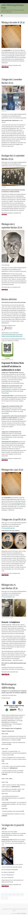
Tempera (19, 913)
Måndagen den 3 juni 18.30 (12, 469)
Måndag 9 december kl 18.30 (13, 22)
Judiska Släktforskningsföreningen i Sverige (12, 6)
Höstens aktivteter (9, 299)
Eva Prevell (23, 118)
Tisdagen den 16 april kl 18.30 (14, 519)
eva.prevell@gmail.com (11, 55)
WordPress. (24, 913)
